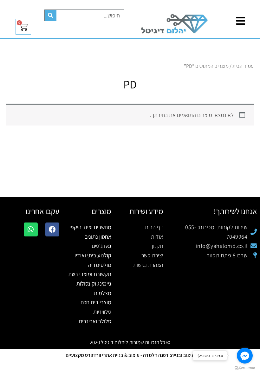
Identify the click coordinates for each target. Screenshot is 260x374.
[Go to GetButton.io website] (245, 368)
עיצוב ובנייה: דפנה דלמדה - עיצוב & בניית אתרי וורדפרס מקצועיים (130, 355)
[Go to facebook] (245, 356)
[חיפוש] (50, 15)
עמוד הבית (243, 65)
